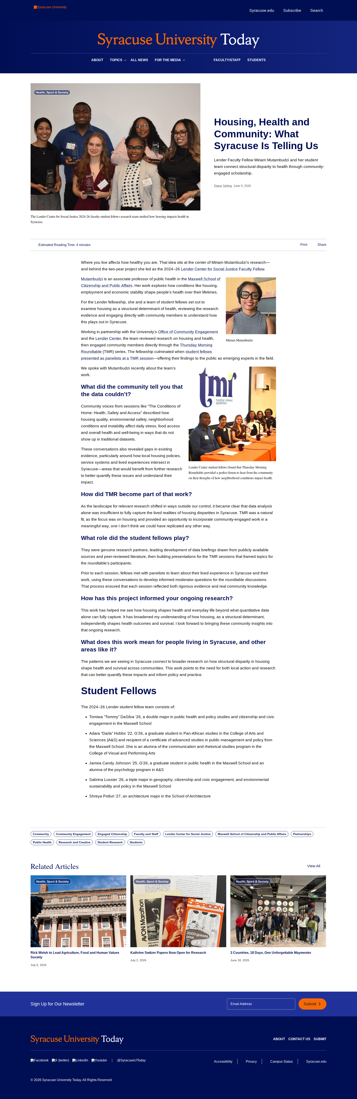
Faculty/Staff (227, 60)
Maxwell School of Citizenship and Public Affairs (252, 834)
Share (321, 245)
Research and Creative (74, 842)
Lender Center (108, 338)
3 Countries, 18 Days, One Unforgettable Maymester (270, 952)
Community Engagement (73, 834)
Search (316, 10)
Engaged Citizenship (112, 834)
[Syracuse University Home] (178, 39)
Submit (310, 1004)
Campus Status (281, 1061)
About (97, 60)
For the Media (168, 60)
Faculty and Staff (146, 834)
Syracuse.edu (261, 10)
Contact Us (299, 1039)
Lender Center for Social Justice (188, 834)
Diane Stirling (223, 186)
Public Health (42, 842)
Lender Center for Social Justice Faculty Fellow (222, 269)
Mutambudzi (92, 279)
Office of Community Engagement (188, 332)
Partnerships (302, 834)
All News (139, 60)
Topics (116, 60)
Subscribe (292, 10)
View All (313, 866)
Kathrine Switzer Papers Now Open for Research (168, 952)
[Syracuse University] (60, 10)
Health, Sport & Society (52, 92)
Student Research (110, 842)
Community (41, 834)
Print (303, 245)
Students (256, 60)
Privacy (251, 1061)
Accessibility (223, 1061)
